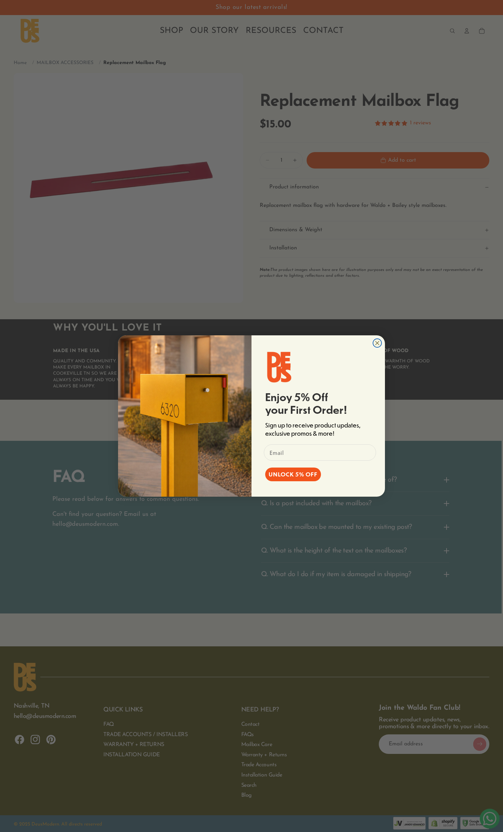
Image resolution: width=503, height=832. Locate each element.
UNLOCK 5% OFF (293, 474)
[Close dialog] (377, 343)
